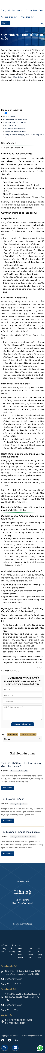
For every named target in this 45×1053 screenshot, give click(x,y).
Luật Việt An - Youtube (9, 1040)
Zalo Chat (15, 1048)
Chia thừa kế (12, 734)
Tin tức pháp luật (27, 17)
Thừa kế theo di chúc (28, 734)
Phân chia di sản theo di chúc (16, 131)
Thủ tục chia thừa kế (12, 799)
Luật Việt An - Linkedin (16, 1040)
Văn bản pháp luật (9, 17)
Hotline (4, 1048)
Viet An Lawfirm (31, 23)
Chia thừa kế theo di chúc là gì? (16, 119)
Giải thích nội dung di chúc (16, 128)
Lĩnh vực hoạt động (34, 10)
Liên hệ (5, 23)
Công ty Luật (18, 77)
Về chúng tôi (17, 10)
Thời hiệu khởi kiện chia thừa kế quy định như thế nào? (21, 765)
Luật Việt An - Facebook (2, 1040)
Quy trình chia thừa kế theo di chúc (17, 122)
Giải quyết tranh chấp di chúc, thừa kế (23, 837)
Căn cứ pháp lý (9, 116)
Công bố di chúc (12, 125)
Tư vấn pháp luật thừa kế (19, 771)
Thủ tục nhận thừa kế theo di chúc (20, 831)
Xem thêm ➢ (8, 788)
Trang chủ (5, 10)
